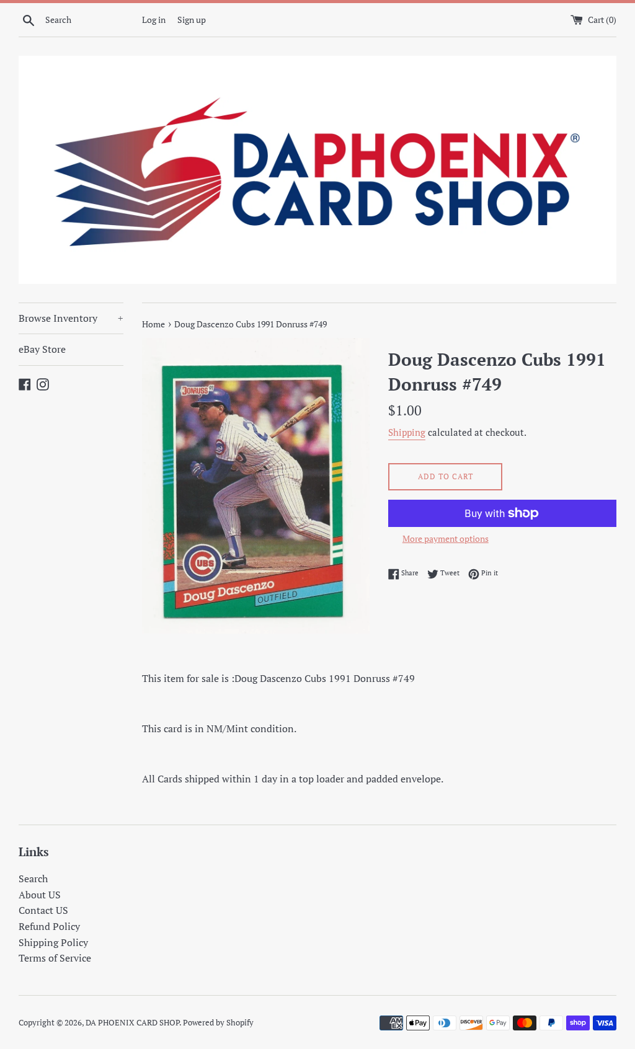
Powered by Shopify (218, 1022)
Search (33, 878)
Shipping (406, 432)
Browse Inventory (71, 318)
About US (40, 894)
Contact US (43, 910)
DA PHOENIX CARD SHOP (132, 1022)
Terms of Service (55, 958)
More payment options (445, 538)
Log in (154, 19)
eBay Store (42, 349)
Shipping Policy (53, 942)
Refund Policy (49, 926)
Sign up (191, 19)
